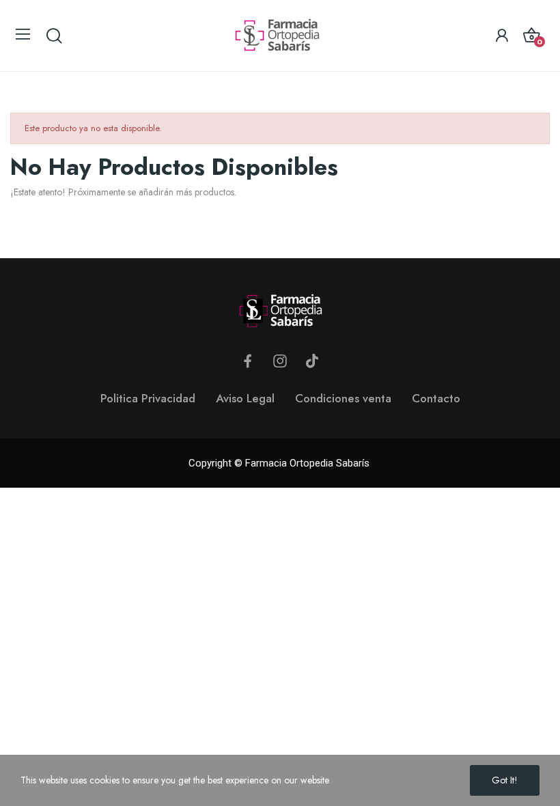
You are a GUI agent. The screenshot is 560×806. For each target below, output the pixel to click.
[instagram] (280, 361)
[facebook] (247, 361)
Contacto (436, 398)
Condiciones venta (343, 398)
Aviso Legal (245, 398)
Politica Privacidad (147, 398)
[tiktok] (312, 361)
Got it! (505, 780)
